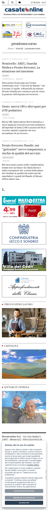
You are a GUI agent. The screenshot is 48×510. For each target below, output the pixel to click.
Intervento (8, 157)
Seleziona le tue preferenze (24, 498)
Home (11, 48)
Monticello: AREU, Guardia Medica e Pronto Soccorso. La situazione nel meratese (21, 67)
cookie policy (33, 465)
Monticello (8, 79)
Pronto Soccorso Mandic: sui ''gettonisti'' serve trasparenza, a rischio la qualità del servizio (24, 149)
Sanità (6, 76)
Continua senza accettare (24, 491)
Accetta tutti (24, 503)
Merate (19, 79)
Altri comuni (9, 118)
